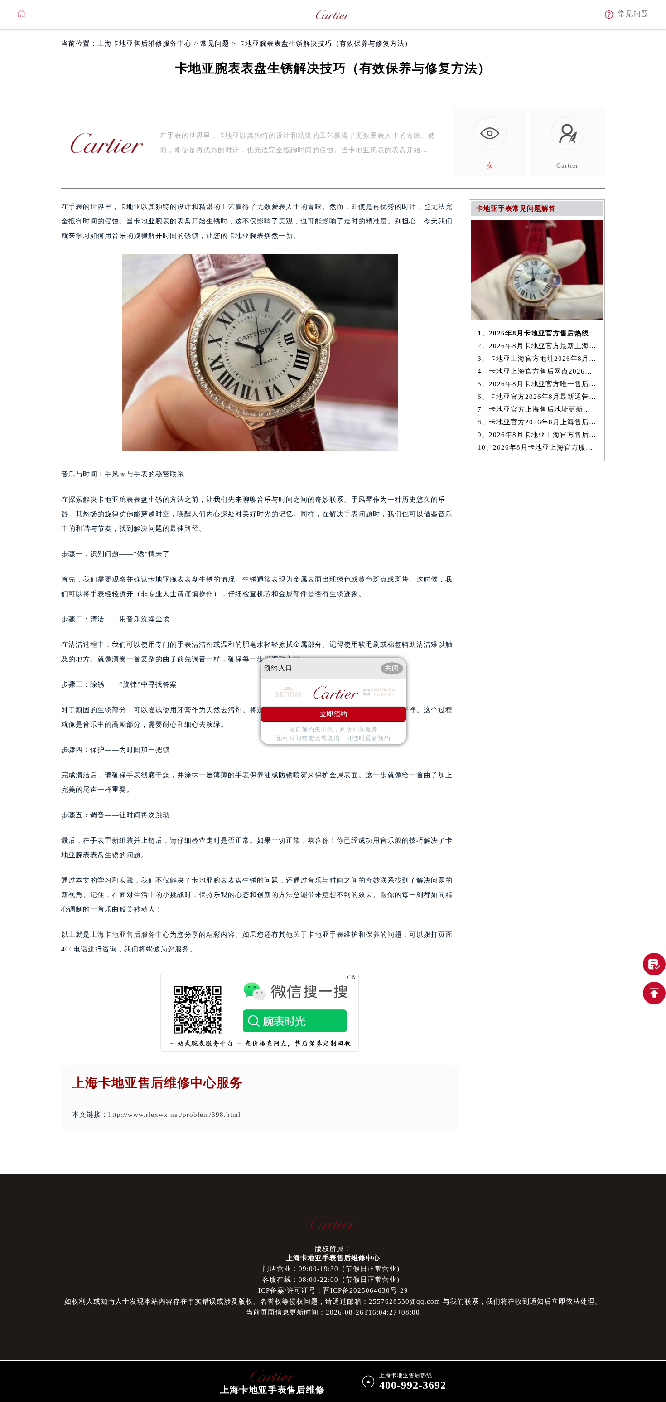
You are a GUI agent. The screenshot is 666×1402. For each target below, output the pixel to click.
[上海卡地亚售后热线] (654, 964)
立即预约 (333, 714)
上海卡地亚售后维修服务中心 (144, 43)
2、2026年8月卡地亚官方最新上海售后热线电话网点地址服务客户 (537, 345)
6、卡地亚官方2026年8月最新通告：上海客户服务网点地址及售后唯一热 (537, 396)
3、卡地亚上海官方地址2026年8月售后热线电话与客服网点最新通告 (537, 358)
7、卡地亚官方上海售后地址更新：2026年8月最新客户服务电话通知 (537, 409)
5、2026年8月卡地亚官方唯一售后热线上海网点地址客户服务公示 (537, 384)
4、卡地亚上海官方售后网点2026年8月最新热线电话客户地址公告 (537, 371)
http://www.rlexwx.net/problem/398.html (174, 1114)
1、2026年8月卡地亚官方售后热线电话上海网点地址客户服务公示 (537, 333)
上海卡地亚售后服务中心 (130, 934)
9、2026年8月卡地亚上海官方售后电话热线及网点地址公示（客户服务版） (537, 434)
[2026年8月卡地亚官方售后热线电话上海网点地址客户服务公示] (537, 317)
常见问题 (214, 43)
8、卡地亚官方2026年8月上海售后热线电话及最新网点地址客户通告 (537, 422)
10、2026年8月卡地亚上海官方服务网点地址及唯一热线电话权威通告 (537, 447)
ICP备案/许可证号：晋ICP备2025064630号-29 (333, 1290)
